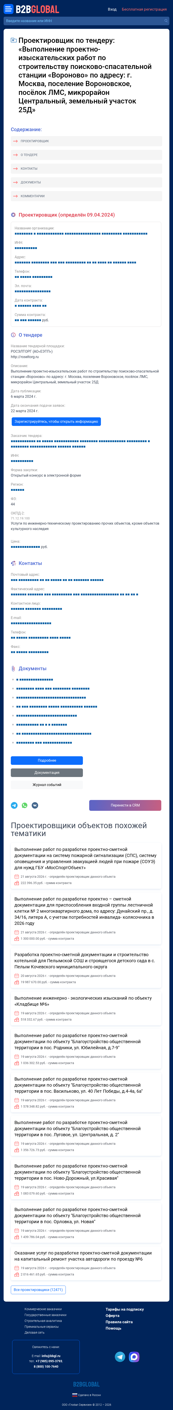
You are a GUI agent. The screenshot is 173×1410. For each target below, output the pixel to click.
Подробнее (47, 760)
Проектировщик (35, 141)
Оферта (112, 1315)
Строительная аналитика (43, 1321)
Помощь (113, 1328)
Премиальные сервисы (42, 1326)
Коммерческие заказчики (43, 1309)
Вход (112, 9)
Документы (31, 182)
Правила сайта (119, 1322)
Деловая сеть (35, 1332)
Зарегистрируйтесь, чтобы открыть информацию (56, 421)
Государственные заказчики (45, 1315)
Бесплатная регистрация (144, 9)
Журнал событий (47, 785)
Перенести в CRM (125, 805)
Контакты (29, 168)
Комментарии (33, 196)
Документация (46, 772)
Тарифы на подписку (125, 1309)
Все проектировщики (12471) (38, 1290)
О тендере (29, 155)
